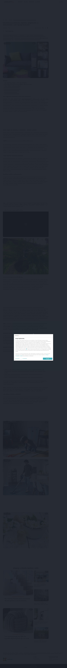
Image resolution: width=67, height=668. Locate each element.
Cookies (21, 355)
